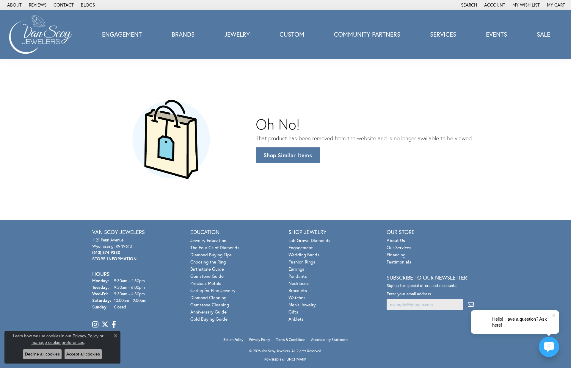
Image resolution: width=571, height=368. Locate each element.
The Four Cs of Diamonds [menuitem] (214, 247)
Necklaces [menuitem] (298, 283)
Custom (292, 34)
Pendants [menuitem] (297, 276)
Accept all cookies (83, 354)
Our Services (399, 247)
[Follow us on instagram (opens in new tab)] (95, 324)
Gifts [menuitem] (293, 312)
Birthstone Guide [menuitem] (207, 269)
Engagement (122, 34)
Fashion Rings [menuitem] (301, 262)
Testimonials (399, 262)
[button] (468, 5)
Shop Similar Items (287, 155)
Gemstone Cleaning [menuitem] (209, 305)
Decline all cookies (42, 354)
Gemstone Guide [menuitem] (207, 276)
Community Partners (367, 34)
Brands (183, 34)
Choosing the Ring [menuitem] (208, 262)
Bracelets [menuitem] (297, 290)
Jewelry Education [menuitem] (208, 240)
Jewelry (237, 34)
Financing (396, 255)
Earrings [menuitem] (296, 269)
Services (443, 34)
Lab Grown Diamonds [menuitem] (309, 240)
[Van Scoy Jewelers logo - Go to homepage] (42, 34)
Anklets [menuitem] (296, 319)
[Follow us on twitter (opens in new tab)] (105, 324)
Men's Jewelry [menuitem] (302, 305)
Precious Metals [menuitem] (205, 283)
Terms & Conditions (290, 339)
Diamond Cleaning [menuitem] (208, 297)
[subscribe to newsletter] (471, 304)
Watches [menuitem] (296, 297)
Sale (543, 34)
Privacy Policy (259, 339)
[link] (14, 5)
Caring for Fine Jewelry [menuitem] (213, 290)
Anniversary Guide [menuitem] (208, 312)
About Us (396, 240)
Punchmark (295, 359)
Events (496, 34)
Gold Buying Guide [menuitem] (209, 319)
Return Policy (233, 339)
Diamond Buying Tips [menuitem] (211, 255)
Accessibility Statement (329, 339)
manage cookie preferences (58, 342)
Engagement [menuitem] (300, 247)
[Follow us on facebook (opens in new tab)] (114, 324)
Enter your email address (409, 294)
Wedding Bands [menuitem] (303, 255)
